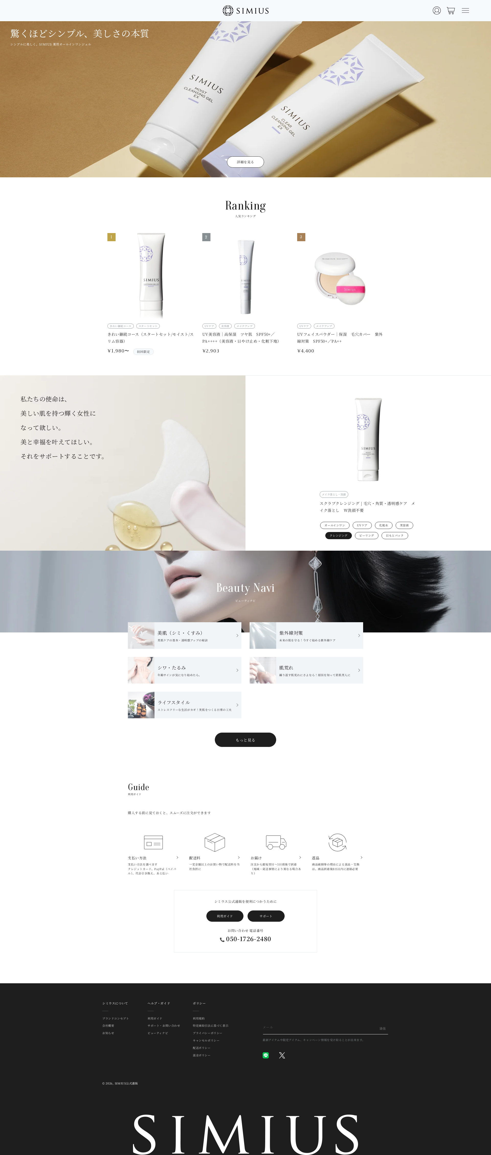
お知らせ (108, 1033)
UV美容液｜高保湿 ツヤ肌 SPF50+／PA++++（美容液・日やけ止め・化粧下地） (241, 337)
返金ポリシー (202, 1055)
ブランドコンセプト (115, 1018)
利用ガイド (225, 916)
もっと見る (245, 740)
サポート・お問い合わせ (164, 1025)
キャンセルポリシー (206, 1040)
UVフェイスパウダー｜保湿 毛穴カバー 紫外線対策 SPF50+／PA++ (340, 337)
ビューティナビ (158, 1033)
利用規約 (199, 1018)
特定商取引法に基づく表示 (210, 1025)
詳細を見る (245, 161)
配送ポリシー (202, 1048)
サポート (266, 916)
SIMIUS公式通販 (126, 1083)
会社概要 (108, 1025)
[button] (465, 10)
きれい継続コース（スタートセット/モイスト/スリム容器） (150, 337)
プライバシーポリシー (207, 1033)
